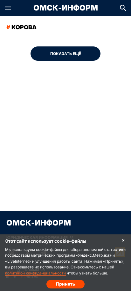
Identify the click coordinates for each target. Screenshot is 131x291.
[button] (8, 8)
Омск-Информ (65, 7)
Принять (65, 284)
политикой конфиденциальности (35, 273)
